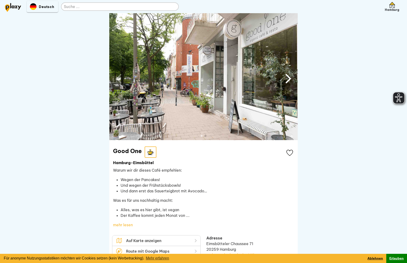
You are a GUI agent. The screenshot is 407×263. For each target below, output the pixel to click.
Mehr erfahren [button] (157, 258)
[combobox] (115, 7)
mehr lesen (123, 225)
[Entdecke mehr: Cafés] (150, 152)
